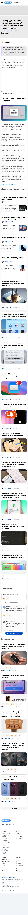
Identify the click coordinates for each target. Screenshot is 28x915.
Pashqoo (8, 606)
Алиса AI (5, 772)
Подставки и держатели (5, 853)
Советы (18, 857)
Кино (3, 870)
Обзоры (4, 831)
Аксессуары (5, 861)
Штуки (3, 845)
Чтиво (3, 868)
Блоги (3, 863)
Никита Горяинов (7, 670)
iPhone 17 (18, 835)
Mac (3, 33)
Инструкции (19, 860)
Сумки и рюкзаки (6, 847)
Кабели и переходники (5, 850)
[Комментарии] (2, 335)
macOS (6, 33)
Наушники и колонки (7, 833)
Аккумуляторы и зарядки (6, 836)
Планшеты (4, 840)
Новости (4, 859)
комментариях (14, 602)
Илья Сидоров (6, 738)
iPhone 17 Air (19, 838)
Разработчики (19, 863)
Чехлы (3, 844)
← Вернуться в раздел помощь (9, 184)
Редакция (18, 868)
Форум (4, 865)
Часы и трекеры (6, 842)
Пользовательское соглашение (9, 877)
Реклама (18, 871)
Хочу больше (14, 808)
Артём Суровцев (5, 30)
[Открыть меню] (2, 2)
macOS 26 (18, 833)
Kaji (7, 621)
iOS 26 (3, 205)
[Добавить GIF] (7, 598)
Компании (4, 867)
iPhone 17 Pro (19, 837)
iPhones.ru (5, 890)
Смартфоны (5, 838)
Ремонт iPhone (19, 865)
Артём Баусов (6, 706)
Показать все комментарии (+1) (14, 633)
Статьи (4, 857)
